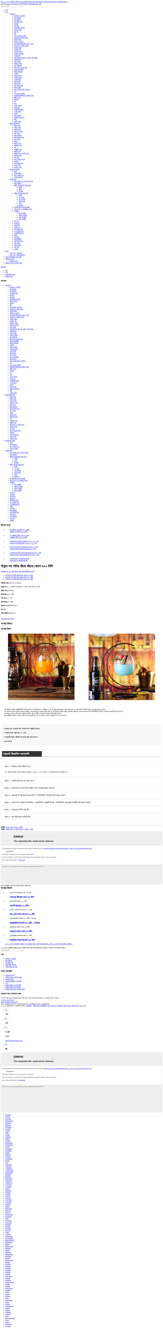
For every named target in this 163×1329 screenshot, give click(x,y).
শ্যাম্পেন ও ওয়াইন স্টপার (21, 46)
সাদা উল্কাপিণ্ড (18, 241)
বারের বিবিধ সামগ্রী (19, 28)
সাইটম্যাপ (29, 1006)
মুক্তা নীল (17, 225)
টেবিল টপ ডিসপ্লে (19, 117)
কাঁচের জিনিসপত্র (15, 123)
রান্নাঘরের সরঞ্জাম (14, 169)
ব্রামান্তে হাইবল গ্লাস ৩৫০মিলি (21, 931)
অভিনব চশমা (17, 155)
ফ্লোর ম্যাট (17, 80)
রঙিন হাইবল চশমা (19, 137)
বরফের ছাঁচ (17, 82)
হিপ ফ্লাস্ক (17, 84)
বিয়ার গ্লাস (17, 125)
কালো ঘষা (17, 227)
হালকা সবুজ (22, 201)
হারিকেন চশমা (18, 145)
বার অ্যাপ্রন (17, 18)
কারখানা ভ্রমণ (14, 261)
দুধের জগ (17, 223)
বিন (15, 34)
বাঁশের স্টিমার (17, 173)
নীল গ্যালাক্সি (22, 213)
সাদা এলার (17, 243)
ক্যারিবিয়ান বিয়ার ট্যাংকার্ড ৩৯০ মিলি (22, 940)
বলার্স (15, 171)
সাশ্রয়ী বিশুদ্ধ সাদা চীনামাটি (21, 207)
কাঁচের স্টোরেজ (18, 72)
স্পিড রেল (17, 108)
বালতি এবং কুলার (18, 42)
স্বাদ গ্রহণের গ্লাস (19, 159)
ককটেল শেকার (18, 52)
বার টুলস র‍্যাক (18, 30)
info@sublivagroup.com (32, 4)
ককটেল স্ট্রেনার (18, 54)
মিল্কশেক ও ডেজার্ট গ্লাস (21, 153)
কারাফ (16, 141)
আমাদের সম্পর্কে (9, 259)
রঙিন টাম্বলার (18, 135)
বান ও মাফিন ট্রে (19, 175)
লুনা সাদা (16, 221)
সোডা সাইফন (18, 106)
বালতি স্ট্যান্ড (17, 40)
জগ (15, 92)
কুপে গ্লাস (17, 139)
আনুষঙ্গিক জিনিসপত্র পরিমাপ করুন (23, 96)
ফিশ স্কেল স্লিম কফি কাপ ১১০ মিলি (22, 914)
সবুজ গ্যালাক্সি (22, 217)
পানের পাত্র (17, 129)
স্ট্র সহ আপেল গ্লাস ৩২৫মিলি (14, 827)
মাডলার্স (16, 100)
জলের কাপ (54, 1006)
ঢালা (15, 104)
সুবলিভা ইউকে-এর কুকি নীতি (13, 985)
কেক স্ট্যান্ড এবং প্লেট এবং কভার (23, 181)
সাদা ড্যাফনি (17, 245)
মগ (15, 102)
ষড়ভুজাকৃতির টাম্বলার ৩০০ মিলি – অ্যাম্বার (25, 923)
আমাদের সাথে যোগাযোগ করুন (13, 263)
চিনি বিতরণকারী (18, 229)
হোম (6, 10)
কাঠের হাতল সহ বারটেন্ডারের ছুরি (18, 561)
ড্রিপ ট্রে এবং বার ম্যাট (20, 68)
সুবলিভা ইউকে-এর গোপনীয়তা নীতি (15, 989)
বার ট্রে (16, 32)
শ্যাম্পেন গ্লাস (18, 131)
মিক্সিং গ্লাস (17, 98)
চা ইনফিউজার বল (19, 233)
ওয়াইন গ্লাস (17, 167)
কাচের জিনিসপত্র (10, 275)
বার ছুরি (16, 24)
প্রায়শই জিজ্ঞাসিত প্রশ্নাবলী (13, 257)
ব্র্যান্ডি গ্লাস (17, 127)
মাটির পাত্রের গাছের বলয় (21, 193)
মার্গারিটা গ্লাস (18, 149)
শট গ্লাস (16, 157)
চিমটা (15, 235)
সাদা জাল (16, 247)
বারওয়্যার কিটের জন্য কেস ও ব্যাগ (24, 44)
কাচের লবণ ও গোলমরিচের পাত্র (23, 209)
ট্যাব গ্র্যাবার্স (17, 115)
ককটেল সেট (17, 50)
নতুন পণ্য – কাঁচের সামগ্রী (17, 255)
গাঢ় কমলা (21, 197)
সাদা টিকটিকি (17, 239)
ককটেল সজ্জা (17, 48)
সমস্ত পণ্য (82, 1006)
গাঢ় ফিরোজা (22, 199)
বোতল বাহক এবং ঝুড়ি (20, 36)
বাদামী (20, 187)
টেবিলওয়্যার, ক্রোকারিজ (39, 1006)
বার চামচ (16, 26)
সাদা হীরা (16, 237)
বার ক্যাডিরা (17, 20)
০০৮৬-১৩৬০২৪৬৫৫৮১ (12, 4)
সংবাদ (7, 251)
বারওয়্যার (12, 14)
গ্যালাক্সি (16, 211)
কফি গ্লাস (17, 133)
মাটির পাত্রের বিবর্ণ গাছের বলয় (22, 185)
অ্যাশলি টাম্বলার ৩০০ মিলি (19, 905)
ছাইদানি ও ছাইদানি (19, 16)
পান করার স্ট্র (18, 66)
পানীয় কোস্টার (18, 64)
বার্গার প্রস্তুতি (18, 177)
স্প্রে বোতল (17, 112)
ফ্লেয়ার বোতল (18, 78)
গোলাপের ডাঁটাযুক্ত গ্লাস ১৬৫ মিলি (22, 897)
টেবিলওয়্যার (13, 179)
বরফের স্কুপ (17, 88)
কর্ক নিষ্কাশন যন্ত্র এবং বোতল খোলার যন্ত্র (25, 58)
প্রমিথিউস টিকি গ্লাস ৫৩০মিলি (18, 537)
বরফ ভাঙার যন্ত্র (18, 86)
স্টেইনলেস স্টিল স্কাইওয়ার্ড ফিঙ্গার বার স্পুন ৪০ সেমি (24, 555)
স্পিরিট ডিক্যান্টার (18, 110)
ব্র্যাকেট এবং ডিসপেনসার (21, 38)
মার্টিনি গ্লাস (17, 151)
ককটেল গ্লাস (66, 1006)
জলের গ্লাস (17, 165)
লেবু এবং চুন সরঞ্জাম (19, 94)
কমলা (20, 189)
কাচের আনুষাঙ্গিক (19, 70)
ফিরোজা (21, 191)
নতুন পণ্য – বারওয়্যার (16, 253)
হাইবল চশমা (17, 143)
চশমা (48, 1006)
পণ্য (6, 12)
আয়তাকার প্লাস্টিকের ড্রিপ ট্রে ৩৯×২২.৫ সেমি (23, 543)
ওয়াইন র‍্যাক (17, 121)
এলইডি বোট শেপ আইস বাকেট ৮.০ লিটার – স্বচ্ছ (19, 829)
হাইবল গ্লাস (74, 1006)
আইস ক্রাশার (18, 76)
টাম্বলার (16, 161)
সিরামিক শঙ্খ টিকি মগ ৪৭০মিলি (18, 532)
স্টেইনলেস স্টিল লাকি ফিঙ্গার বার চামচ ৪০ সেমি (23, 549)
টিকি (15, 119)
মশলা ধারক (17, 56)
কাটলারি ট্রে (17, 60)
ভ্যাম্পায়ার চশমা (18, 163)
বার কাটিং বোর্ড (18, 22)
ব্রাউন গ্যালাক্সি (23, 215)
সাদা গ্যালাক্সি (22, 219)
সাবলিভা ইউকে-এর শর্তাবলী (12, 987)
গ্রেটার (16, 74)
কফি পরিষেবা (17, 183)
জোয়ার (16, 249)
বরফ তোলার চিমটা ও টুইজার (22, 90)
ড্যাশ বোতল (17, 62)
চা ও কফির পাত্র (19, 231)
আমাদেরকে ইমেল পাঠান (7, 619)
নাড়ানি (16, 113)
